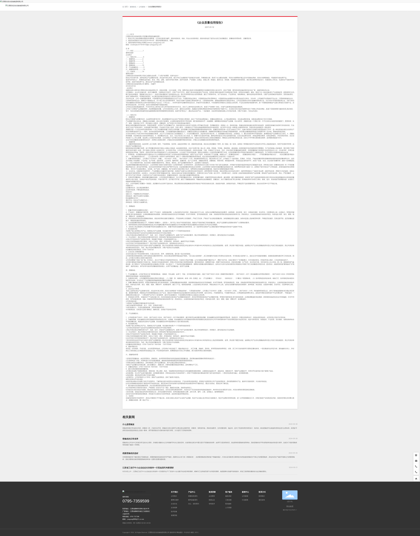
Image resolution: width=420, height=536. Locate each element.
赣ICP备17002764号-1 (290, 510)
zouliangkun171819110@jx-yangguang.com (146, 45)
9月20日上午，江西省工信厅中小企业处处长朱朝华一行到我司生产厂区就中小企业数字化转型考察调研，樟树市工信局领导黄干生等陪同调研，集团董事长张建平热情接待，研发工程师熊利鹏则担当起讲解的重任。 (195, 471)
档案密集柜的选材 (130, 453)
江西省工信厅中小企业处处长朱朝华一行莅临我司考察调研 (148, 468)
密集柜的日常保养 (130, 439)
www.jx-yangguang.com (156, 42)
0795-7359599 (135, 501)
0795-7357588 (134, 516)
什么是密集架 (128, 424)
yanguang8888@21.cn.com (135, 519)
